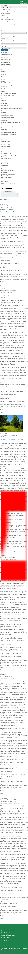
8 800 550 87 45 (23, 1)
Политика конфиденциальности (8, 948)
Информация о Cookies (21, 948)
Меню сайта (2, 2)
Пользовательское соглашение (8, 949)
